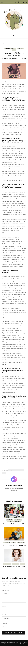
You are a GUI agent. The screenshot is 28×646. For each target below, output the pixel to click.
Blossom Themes (8, 643)
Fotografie (7, 563)
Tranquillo (20, 542)
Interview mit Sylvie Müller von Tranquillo (14, 545)
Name (4, 606)
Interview (20, 48)
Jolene (5, 58)
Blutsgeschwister (10, 48)
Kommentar (5, 590)
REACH (17, 237)
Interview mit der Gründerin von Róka (14, 524)
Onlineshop (18, 519)
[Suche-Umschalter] (26, 2)
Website (4, 623)
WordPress (23, 643)
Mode (14, 50)
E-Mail (4, 615)
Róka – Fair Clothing (14, 521)
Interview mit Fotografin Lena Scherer (14, 566)
